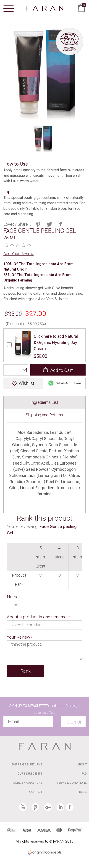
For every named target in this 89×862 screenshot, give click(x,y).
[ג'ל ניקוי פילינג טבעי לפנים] (43, 138)
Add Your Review (18, 253)
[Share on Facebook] (60, 224)
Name (12, 596)
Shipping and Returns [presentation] (44, 414)
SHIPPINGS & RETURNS (26, 764)
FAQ (84, 773)
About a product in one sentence (38, 616)
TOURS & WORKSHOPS (26, 782)
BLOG (83, 791)
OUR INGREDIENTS (30, 773)
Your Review (18, 637)
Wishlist (26, 383)
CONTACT (35, 791)
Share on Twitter (38, 224)
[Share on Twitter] (49, 224)
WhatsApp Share (68, 383)
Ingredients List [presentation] (44, 402)
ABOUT (82, 764)
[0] (80, 13)
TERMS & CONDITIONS (72, 782)
